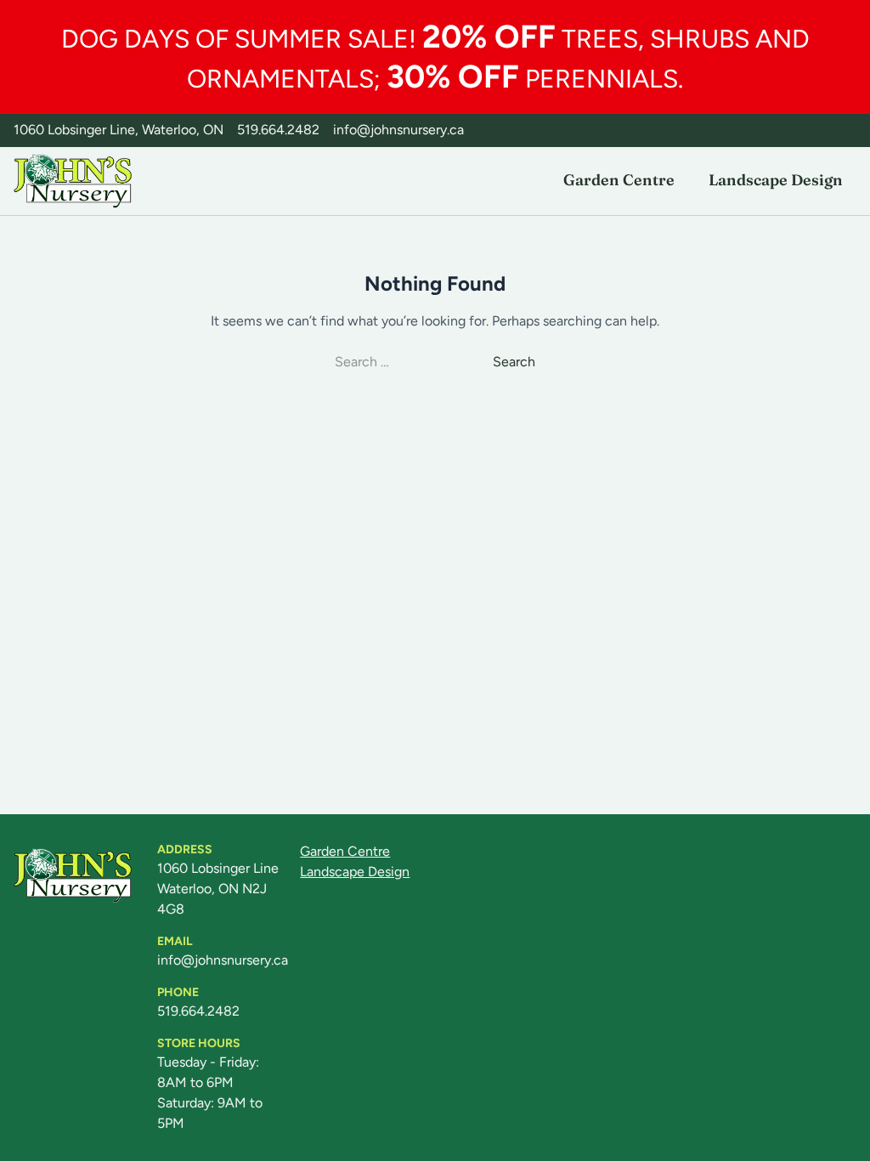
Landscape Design (776, 180)
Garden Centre (619, 180)
